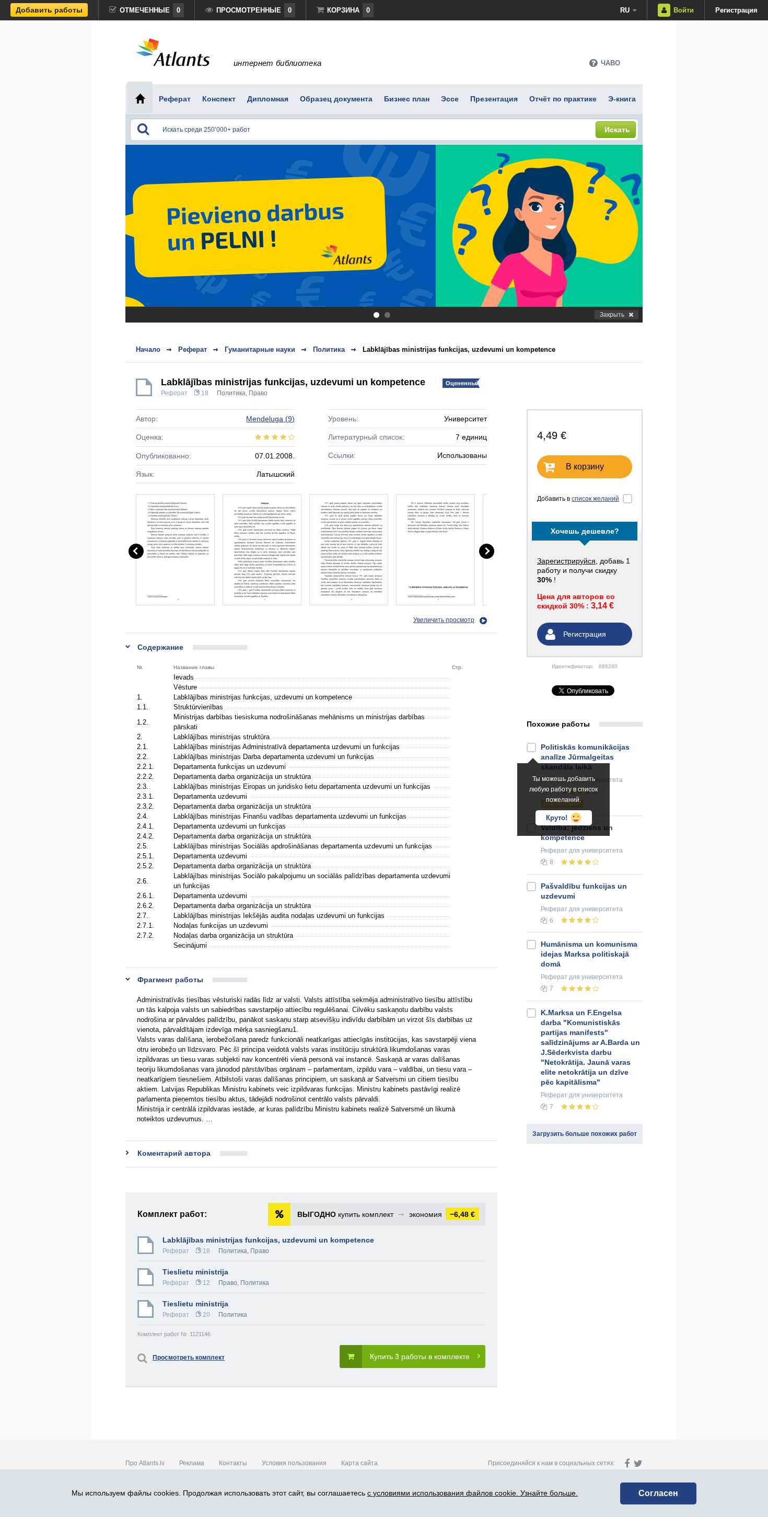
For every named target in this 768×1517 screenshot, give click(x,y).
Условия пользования (294, 1463)
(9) (270, 419)
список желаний (595, 498)
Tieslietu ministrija (195, 1272)
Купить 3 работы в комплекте (420, 1356)
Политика (231, 393)
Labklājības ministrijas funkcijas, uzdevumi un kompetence (459, 349)
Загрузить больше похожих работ (584, 1133)
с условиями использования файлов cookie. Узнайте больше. (472, 1493)
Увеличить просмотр (443, 620)
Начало (148, 349)
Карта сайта (359, 1463)
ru (625, 10)
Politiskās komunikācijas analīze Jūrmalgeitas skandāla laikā (585, 757)
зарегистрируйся (566, 561)
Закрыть (612, 314)
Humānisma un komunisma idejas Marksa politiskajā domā (589, 954)
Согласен (658, 1493)
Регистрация (736, 10)
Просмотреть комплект (189, 1357)
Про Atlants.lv (145, 1463)
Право (258, 393)
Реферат (174, 393)
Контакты (233, 1463)
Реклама (191, 1463)
